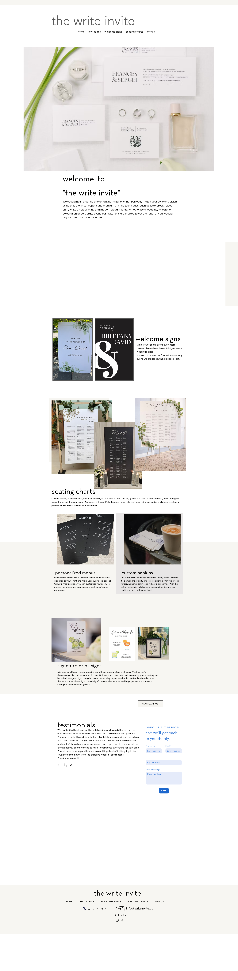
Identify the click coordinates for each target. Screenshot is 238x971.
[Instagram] (117, 920)
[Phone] (85, 908)
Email (168, 746)
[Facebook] (122, 920)
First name (150, 746)
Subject (149, 758)
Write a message (153, 769)
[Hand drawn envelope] (120, 908)
